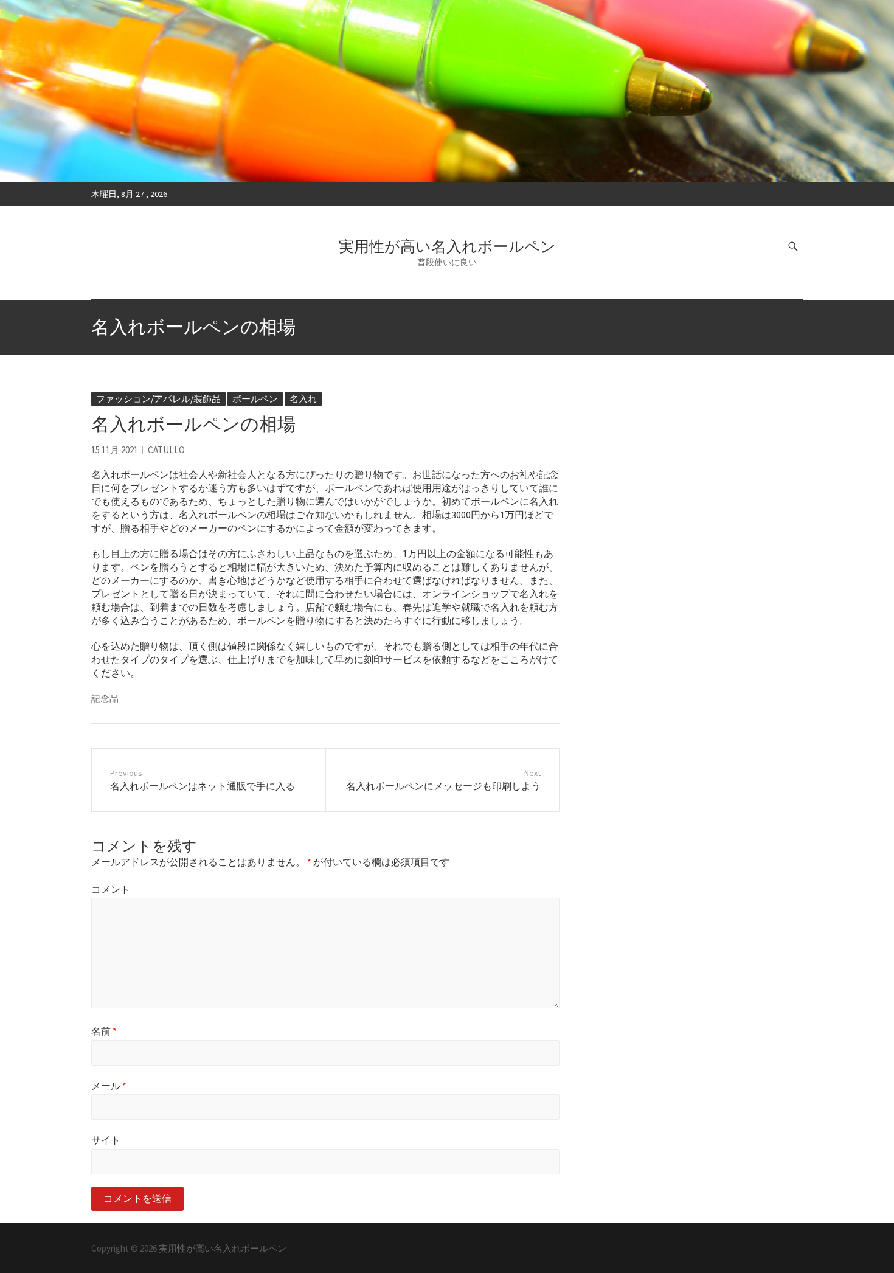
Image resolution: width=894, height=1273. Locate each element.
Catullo (166, 450)
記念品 (105, 698)
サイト (105, 1140)
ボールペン (255, 398)
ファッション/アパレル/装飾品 (158, 398)
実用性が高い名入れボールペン (447, 246)
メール (108, 1086)
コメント (110, 889)
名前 (104, 1031)
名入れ (303, 398)
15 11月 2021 (114, 450)
